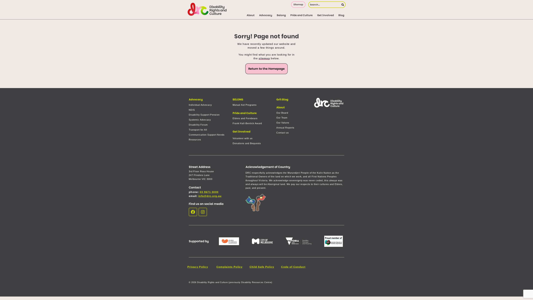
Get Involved (241, 131)
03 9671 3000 (209, 192)
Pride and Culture (245, 113)
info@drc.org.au (210, 196)
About (280, 107)
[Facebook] (193, 212)
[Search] (342, 5)
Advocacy (196, 99)
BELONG (238, 99)
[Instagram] (203, 212)
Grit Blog (282, 99)
